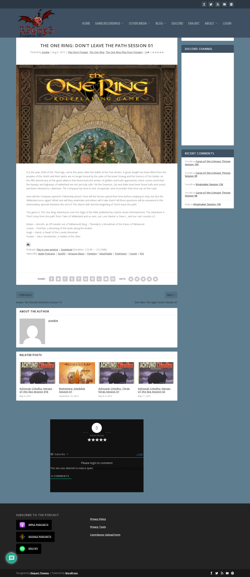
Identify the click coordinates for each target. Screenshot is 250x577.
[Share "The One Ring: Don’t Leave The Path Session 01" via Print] (112, 278)
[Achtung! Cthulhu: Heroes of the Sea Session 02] (156, 373)
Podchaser (121, 253)
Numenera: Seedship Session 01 (72, 390)
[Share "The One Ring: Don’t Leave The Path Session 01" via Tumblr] (72, 278)
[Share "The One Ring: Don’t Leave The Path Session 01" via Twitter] (58, 278)
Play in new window (47, 249)
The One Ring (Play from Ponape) (124, 52)
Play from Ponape (78, 52)
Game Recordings (107, 23)
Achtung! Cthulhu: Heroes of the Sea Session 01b (36, 390)
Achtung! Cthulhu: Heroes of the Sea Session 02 (154, 390)
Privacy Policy (98, 519)
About (209, 23)
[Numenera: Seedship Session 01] (77, 373)
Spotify (61, 253)
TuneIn (133, 253)
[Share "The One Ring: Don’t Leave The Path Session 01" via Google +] (65, 278)
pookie (45, 52)
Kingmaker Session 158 (207, 204)
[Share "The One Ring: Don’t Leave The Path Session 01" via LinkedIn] (85, 278)
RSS (142, 253)
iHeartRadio (105, 253)
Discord (177, 23)
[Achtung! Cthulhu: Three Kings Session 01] (116, 373)
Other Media (138, 23)
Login (227, 23)
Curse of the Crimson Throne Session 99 (207, 174)
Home (86, 23)
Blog (159, 23)
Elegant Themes (39, 573)
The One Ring (96, 52)
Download (66, 249)
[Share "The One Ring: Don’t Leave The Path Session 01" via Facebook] (51, 278)
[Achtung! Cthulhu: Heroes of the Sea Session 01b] (38, 373)
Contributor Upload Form (105, 534)
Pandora (92, 253)
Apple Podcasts (46, 253)
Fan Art (194, 23)
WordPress (71, 573)
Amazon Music (76, 253)
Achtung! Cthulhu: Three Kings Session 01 (114, 390)
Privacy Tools (98, 526)
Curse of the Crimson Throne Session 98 (207, 194)
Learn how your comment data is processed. (118, 468)
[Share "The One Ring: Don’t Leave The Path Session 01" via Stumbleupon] (99, 278)
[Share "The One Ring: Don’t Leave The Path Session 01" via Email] (106, 278)
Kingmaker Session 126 (209, 184)
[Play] (28, 245)
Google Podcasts (39, 536)
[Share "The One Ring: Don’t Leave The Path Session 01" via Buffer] (92, 278)
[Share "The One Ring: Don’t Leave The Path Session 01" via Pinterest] (78, 278)
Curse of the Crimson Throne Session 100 (207, 163)
